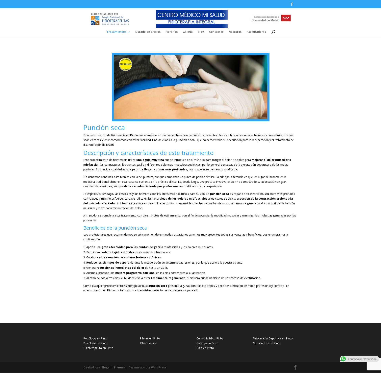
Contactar (216, 32)
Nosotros (235, 32)
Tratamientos (116, 32)
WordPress (158, 367)
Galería (188, 32)
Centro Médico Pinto (209, 338)
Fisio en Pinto (205, 348)
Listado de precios (148, 32)
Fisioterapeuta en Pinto (98, 348)
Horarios (172, 32)
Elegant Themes (113, 367)
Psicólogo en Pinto (95, 343)
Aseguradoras (256, 32)
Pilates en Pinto (150, 338)
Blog (201, 32)
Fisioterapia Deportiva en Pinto (273, 338)
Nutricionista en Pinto (267, 343)
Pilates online (148, 343)
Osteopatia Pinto (207, 343)
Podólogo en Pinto (95, 338)
